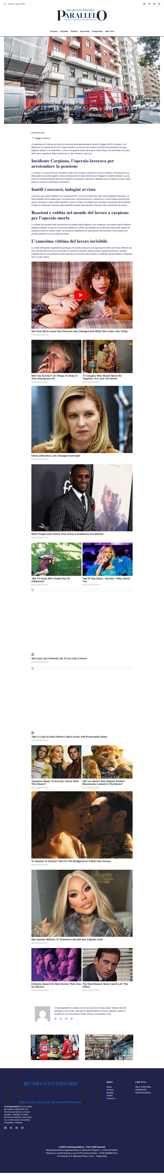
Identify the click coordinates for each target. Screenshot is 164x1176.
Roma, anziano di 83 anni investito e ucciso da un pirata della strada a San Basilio (45, 1049)
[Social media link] (144, 4)
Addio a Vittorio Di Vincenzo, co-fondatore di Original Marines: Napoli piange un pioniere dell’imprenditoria (120, 1049)
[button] (5, 4)
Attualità (110, 1092)
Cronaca (54, 31)
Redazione (90, 120)
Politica (74, 31)
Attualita (64, 31)
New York (109, 31)
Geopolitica (97, 31)
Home (109, 1086)
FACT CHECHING (143, 1086)
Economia (84, 31)
